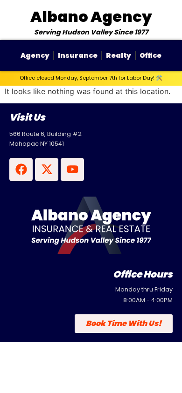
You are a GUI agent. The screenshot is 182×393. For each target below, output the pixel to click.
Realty (118, 55)
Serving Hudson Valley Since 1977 (91, 32)
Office (150, 55)
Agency (35, 55)
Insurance (78, 55)
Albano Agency (91, 16)
